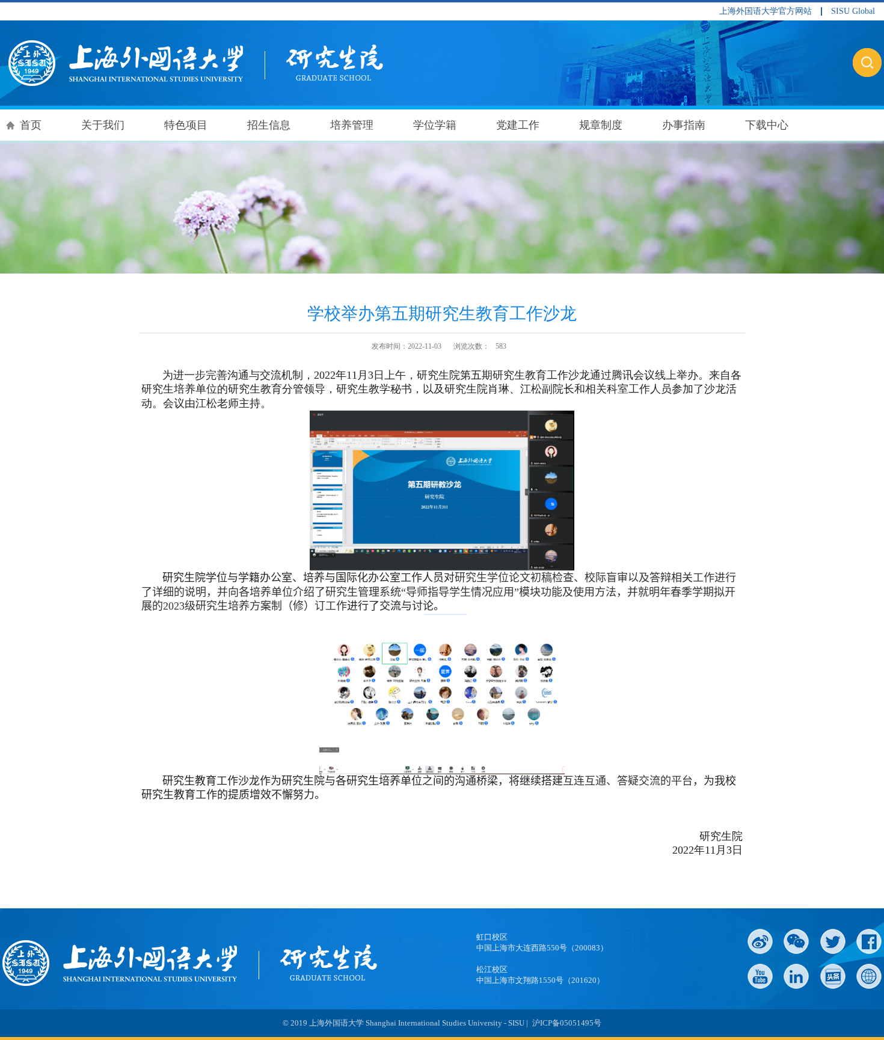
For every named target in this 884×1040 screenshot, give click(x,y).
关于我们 (102, 125)
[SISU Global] (869, 976)
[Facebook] (869, 941)
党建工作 (517, 125)
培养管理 (351, 125)
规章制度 (600, 125)
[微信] (796, 941)
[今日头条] (833, 976)
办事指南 (683, 125)
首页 (30, 125)
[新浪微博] (760, 941)
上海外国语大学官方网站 (765, 11)
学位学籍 (434, 125)
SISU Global (853, 11)
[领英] (796, 976)
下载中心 (766, 125)
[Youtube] (760, 976)
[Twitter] (833, 941)
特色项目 (185, 125)
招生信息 (268, 125)
